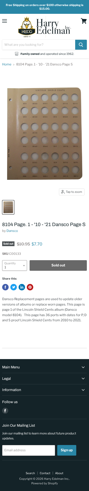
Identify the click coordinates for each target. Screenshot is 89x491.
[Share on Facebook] (5, 287)
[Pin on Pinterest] (30, 287)
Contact (45, 473)
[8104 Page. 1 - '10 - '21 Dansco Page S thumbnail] (8, 207)
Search (30, 473)
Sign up (67, 450)
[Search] (81, 45)
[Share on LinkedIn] (22, 287)
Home (6, 64)
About (59, 473)
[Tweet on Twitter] (13, 287)
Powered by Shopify (44, 483)
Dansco (12, 231)
